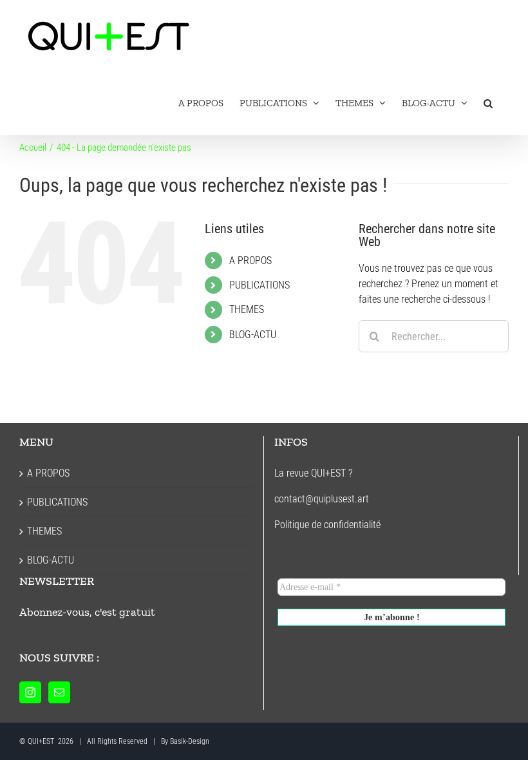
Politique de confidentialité (327, 524)
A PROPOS (250, 260)
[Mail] (59, 692)
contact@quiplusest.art (321, 499)
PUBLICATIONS (259, 285)
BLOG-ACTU (252, 334)
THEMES (246, 309)
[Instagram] (30, 692)
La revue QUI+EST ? (313, 473)
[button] (488, 103)
